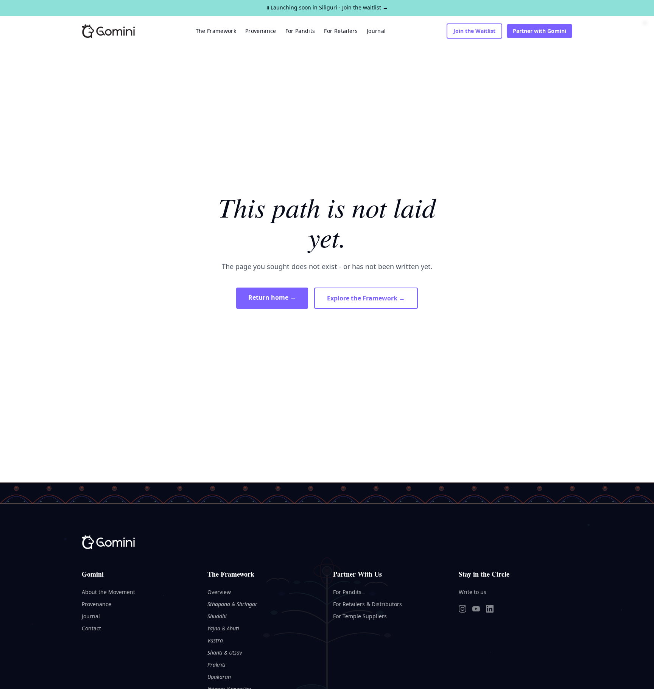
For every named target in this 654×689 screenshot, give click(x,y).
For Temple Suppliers (360, 616)
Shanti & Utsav (224, 652)
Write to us (472, 592)
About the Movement (108, 592)
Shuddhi (217, 616)
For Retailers (341, 30)
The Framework (216, 30)
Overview (219, 592)
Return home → (272, 297)
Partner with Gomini (539, 30)
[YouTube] (476, 609)
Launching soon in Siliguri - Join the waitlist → (327, 7)
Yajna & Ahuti (223, 628)
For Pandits (300, 30)
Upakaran (219, 676)
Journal (376, 30)
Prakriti (216, 664)
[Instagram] (462, 609)
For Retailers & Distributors (367, 604)
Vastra (215, 640)
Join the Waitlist (474, 30)
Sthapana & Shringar (232, 604)
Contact (91, 628)
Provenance (260, 30)
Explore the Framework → (366, 298)
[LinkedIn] (490, 609)
